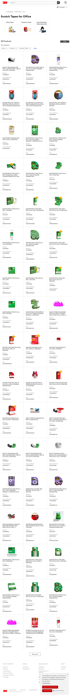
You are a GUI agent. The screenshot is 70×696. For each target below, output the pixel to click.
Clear (35, 48)
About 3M (5, 667)
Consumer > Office (23, 48)
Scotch (3, 48)
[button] (58, 690)
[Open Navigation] (65, 3)
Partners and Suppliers (7, 673)
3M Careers (5, 669)
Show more (35, 654)
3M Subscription (26, 669)
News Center (25, 667)
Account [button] (62, 7)
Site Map (63, 669)
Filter (64, 41)
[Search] (58, 2)
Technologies (5, 677)
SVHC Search (41, 669)
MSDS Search (41, 667)
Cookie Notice (46, 683)
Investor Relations (6, 671)
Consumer (12, 48)
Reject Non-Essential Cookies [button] (50, 687)
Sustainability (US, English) (8, 675)
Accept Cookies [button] (47, 690)
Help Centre (63, 667)
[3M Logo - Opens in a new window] (5, 2)
